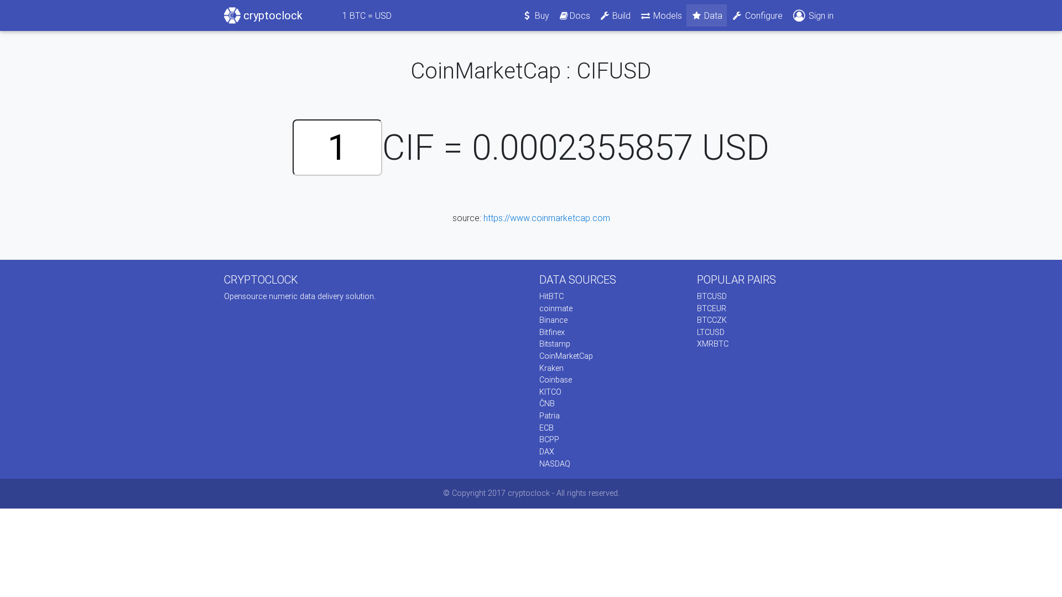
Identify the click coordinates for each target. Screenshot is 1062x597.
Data (712, 15)
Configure (763, 15)
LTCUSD (711, 332)
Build (620, 15)
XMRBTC (712, 344)
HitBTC (551, 296)
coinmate (555, 308)
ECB (546, 428)
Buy (541, 15)
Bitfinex (552, 332)
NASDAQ (554, 464)
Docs (580, 15)
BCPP (549, 439)
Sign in (820, 15)
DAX (546, 452)
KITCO (550, 392)
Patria (549, 416)
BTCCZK (712, 320)
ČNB (547, 404)
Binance (553, 320)
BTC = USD (367, 15)
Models (666, 15)
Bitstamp (554, 344)
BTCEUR (711, 308)
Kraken (551, 368)
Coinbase (555, 380)
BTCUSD (712, 296)
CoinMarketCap (566, 356)
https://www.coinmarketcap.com (546, 217)
